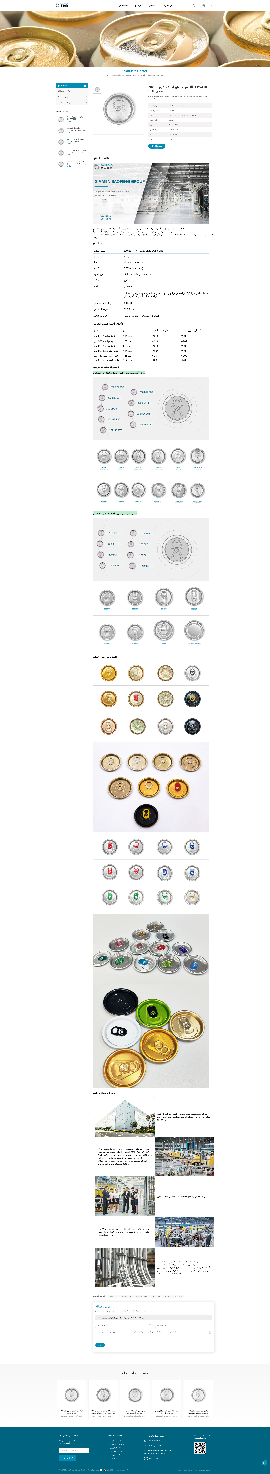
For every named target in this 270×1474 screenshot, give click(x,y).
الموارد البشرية (169, 5)
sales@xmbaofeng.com (156, 1436)
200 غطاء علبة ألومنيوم (142, 1296)
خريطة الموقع (187, 1470)
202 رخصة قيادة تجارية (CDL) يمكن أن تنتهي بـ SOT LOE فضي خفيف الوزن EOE (76, 151)
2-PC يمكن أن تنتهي (64, 91)
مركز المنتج (139, 5)
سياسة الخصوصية (204, 1470)
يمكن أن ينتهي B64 (116, 1448)
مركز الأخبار (153, 5)
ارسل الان (66, 1458)
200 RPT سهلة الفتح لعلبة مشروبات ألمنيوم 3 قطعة (135, 1412)
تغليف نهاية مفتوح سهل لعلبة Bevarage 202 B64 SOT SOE (71, 1412)
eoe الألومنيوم (156, 1296)
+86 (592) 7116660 (154, 1446)
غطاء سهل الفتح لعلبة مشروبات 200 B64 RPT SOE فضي (121, 1318)
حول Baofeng (123, 5)
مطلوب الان (158, 146)
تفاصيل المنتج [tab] (101, 158)
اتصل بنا (183, 5)
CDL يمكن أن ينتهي (116, 1451)
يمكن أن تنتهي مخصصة (65, 102)
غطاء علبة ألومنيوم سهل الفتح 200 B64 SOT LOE (76, 140)
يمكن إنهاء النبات (115, 1458)
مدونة (179, 1470)
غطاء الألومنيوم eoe (116, 1455)
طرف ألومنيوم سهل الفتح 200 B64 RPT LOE (76, 118)
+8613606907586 (154, 1441)
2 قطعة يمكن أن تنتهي (117, 1440)
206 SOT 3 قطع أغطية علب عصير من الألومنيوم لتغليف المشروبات (166, 1412)
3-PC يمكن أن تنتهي (64, 97)
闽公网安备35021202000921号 (117, 1470)
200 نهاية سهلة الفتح (126, 1296)
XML (195, 1470)
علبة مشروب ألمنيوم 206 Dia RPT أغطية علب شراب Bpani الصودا (198, 1412)
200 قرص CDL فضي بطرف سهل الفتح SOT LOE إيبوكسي (76, 162)
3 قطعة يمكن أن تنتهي (117, 1444)
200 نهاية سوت (113, 1296)
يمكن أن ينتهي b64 (178, 1296)
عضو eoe (166, 1296)
